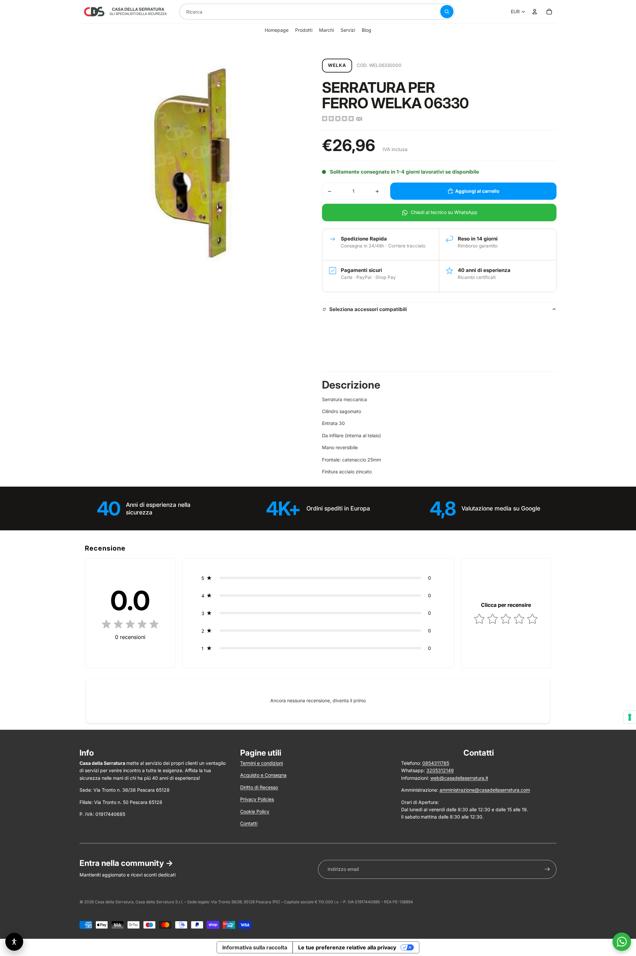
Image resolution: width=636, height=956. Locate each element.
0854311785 (435, 763)
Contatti (248, 823)
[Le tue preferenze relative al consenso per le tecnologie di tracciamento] (629, 717)
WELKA (337, 65)
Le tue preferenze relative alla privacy (347, 947)
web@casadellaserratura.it (459, 778)
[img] (338, 119)
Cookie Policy (254, 811)
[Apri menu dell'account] (534, 11)
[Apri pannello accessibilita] (14, 942)
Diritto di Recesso (259, 787)
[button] (318, 578)
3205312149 (440, 770)
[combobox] (302, 11)
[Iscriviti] (547, 869)
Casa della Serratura (114, 901)
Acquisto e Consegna (263, 775)
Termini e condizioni (261, 763)
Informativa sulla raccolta (254, 947)
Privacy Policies (257, 799)
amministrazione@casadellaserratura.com (485, 790)
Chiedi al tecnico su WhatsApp (444, 212)
